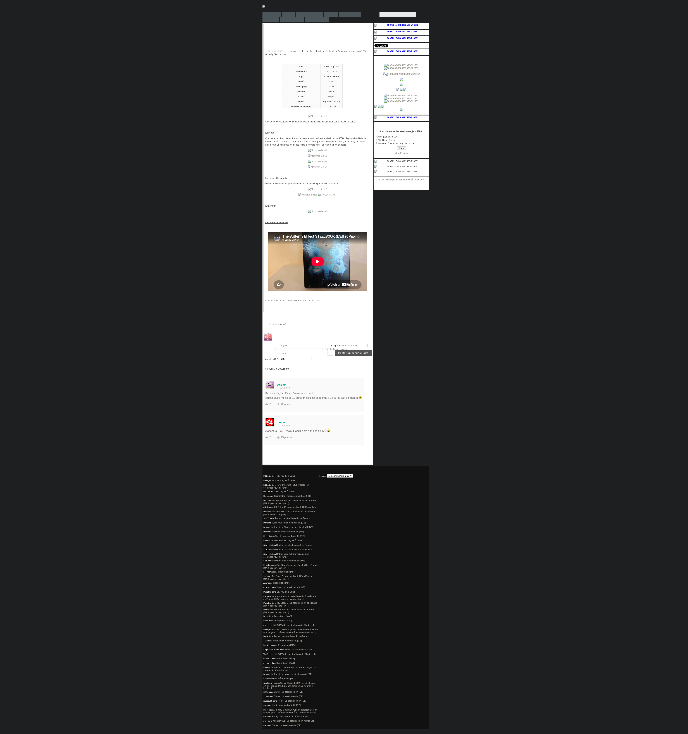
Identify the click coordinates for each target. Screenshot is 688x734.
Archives (322, 476)
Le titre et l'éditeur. (388, 140)
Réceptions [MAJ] (287, 572)
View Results (401, 153)
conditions (347, 345)
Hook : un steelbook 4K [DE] (289, 531)
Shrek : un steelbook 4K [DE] (291, 522)
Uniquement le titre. (388, 137)
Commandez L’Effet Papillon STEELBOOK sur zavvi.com (292, 300)
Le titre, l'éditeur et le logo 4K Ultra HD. (398, 143)
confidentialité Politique (336, 349)
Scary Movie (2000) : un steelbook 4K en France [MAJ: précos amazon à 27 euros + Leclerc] (289, 685)
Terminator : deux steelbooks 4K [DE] (293, 496)
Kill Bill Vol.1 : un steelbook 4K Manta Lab (295, 507)
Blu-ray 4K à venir (286, 476)
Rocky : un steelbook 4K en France (292, 518)
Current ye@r (271, 359)
